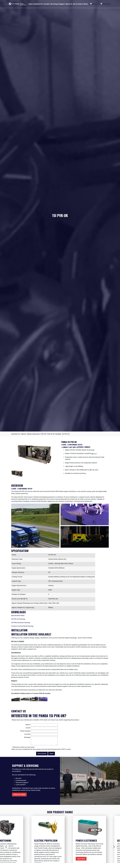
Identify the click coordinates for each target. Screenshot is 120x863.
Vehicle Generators (33, 434)
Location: (27, 734)
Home (31, 4)
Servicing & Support (58, 4)
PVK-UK (43, 434)
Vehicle (23, 434)
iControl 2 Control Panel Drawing (22, 626)
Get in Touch (77, 4)
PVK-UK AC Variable (54, 434)
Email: (28, 728)
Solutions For (38, 4)
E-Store (85, 4)
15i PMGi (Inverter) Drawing (20, 622)
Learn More (81, 859)
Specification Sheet (18, 615)
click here (58, 690)
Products (47, 4)
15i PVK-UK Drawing (18, 619)
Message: (27, 737)
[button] (6, 846)
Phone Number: (25, 731)
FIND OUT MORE (19, 794)
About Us (69, 4)
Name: (27, 724)
